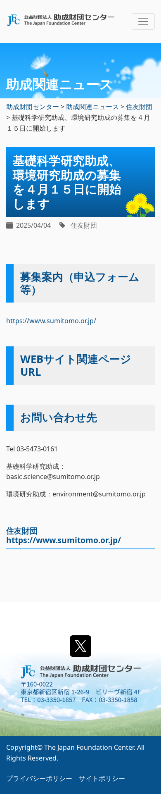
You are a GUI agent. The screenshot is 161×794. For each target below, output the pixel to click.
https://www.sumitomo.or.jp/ (51, 320)
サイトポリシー (102, 778)
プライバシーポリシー (39, 778)
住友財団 (84, 225)
